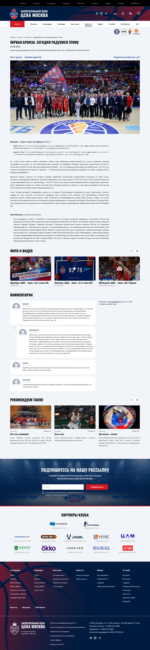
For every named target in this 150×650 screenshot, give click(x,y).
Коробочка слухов (60, 583)
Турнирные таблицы (18, 594)
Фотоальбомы (102, 575)
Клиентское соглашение (59, 631)
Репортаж (28, 37)
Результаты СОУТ (57, 644)
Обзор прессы (81, 579)
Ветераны (127, 579)
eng (115, 14)
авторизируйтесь (114, 302)
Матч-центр (16, 57)
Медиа (108, 3)
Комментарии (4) (33, 57)
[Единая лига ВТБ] (117, 32)
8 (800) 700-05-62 (116, 632)
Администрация (129, 597)
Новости (94, 3)
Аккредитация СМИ (17, 597)
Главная (13, 37)
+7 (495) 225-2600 (112, 626)
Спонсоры (127, 590)
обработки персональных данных (56, 495)
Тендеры (126, 583)
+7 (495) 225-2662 (106, 629)
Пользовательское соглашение (62, 636)
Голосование (58, 586)
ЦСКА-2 (13, 579)
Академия (126, 601)
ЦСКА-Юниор (15, 583)
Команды (66, 3)
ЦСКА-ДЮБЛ (15, 586)
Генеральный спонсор (131, 586)
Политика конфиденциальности (63, 623)
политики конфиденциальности (71, 493)
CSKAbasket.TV (102, 579)
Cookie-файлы (55, 640)
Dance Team (39, 590)
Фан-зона (80, 3)
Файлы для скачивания (106, 586)
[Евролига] (136, 32)
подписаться (97, 487)
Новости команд (82, 575)
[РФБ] (124, 32)
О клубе (121, 3)
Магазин (36, 3)
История (126, 575)
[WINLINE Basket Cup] (130, 32)
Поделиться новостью (124, 57)
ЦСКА (12, 575)
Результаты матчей (18, 590)
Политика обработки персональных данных (67, 627)
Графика (100, 583)
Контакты (127, 594)
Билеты (23, 3)
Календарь (51, 3)
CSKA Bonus (135, 3)
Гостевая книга (59, 575)
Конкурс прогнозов (60, 579)
